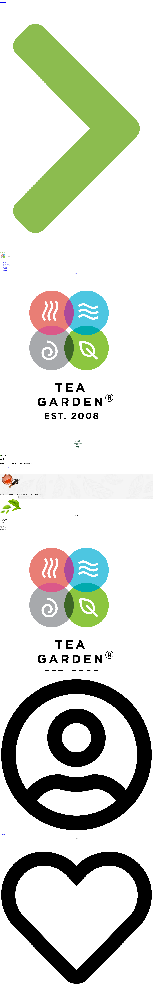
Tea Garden (3, 2)
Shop (2, 673)
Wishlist (3, 995)
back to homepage (4, 467)
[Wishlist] (76, 993)
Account (3, 834)
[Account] (76, 832)
